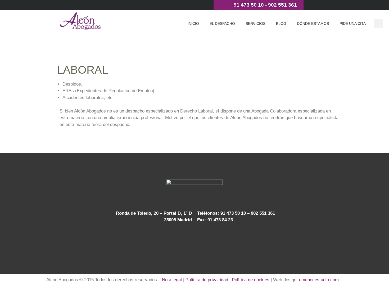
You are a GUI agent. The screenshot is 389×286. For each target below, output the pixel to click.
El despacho (222, 23)
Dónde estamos (313, 23)
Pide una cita (353, 23)
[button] (378, 23)
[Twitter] (178, 240)
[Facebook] (189, 240)
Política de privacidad (207, 279)
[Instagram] (211, 240)
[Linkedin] (200, 240)
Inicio (193, 23)
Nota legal (172, 279)
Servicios (255, 23)
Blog (281, 23)
